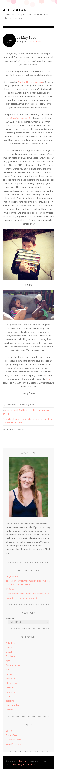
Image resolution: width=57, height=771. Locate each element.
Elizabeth (10, 656)
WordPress (11, 764)
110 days (10, 589)
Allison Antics (19, 10)
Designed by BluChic (26, 764)
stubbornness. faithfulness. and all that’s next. (28, 593)
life (39, 41)
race (8, 696)
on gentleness (13, 576)
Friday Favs (26, 37)
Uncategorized (13, 705)
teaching (10, 700)
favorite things (13, 665)
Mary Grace (11, 683)
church (9, 652)
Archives (10, 618)
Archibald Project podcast (30, 82)
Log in (9, 731)
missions (10, 687)
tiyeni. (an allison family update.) (21, 598)
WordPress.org (13, 744)
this (47, 375)
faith (8, 660)
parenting (11, 692)
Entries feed (12, 735)
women (9, 709)
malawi (9, 674)
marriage (10, 678)
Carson (9, 647)
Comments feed (13, 739)
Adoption (33, 41)
